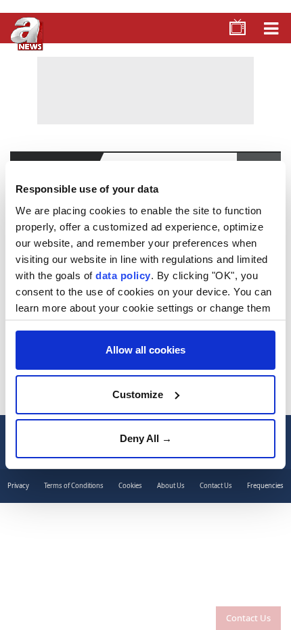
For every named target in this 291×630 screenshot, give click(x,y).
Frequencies (265, 485)
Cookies (130, 485)
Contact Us (248, 618)
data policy (123, 275)
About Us (171, 485)
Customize (137, 394)
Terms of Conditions (74, 485)
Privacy (18, 485)
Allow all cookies (145, 350)
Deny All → (146, 438)
